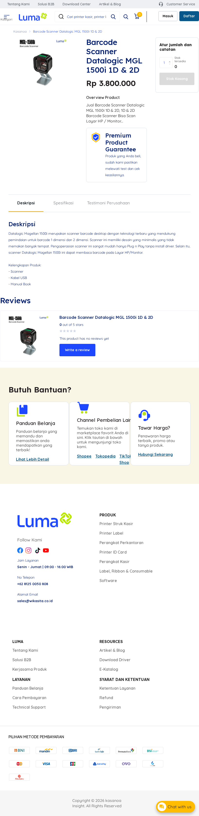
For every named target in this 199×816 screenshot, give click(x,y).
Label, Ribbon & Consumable (126, 571)
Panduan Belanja (27, 688)
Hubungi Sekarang (155, 454)
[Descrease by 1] (170, 67)
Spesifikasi (63, 202)
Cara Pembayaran (29, 697)
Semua (5, 15)
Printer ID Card (113, 552)
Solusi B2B (46, 4)
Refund (106, 697)
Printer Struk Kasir (116, 523)
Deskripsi (26, 202)
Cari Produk (113, 16)
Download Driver (115, 659)
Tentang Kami (18, 4)
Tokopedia (105, 456)
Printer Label (111, 533)
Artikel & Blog (110, 4)
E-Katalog (109, 669)
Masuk (168, 16)
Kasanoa (20, 31)
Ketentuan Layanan (117, 688)
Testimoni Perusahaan (108, 202)
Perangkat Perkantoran (121, 542)
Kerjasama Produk (29, 669)
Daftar (189, 16)
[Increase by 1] (170, 59)
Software (108, 580)
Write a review (77, 350)
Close (126, 16)
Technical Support (29, 707)
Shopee (84, 456)
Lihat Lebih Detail (32, 459)
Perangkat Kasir (115, 561)
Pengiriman (110, 707)
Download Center (77, 4)
